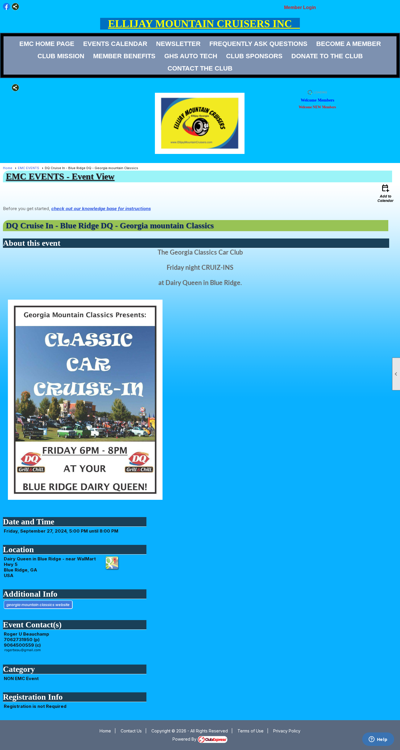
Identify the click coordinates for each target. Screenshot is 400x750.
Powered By (185, 739)
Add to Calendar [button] (385, 193)
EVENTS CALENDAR (115, 43)
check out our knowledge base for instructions (101, 208)
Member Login (300, 7)
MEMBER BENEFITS (124, 56)
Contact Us (131, 730)
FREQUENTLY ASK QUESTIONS (258, 43)
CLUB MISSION (60, 56)
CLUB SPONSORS (254, 56)
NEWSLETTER (178, 43)
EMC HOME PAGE (46, 43)
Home (7, 168)
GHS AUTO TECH (190, 56)
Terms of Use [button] (250, 730)
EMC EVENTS (28, 168)
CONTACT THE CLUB (200, 68)
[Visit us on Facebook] (6, 6)
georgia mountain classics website (38, 604)
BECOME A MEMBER (348, 43)
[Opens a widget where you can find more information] (378, 739)
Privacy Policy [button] (286, 730)
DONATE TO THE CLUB (327, 56)
